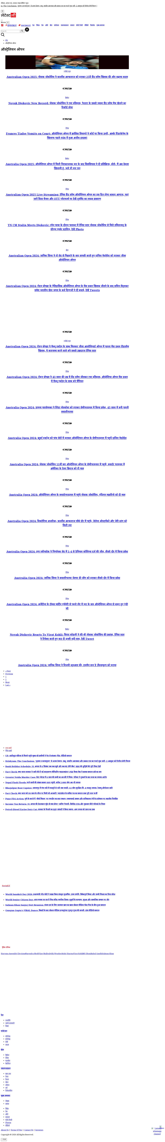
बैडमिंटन (7, 1063)
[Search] (22, 31)
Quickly (12, 25)
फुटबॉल (7, 1060)
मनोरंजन (56, 25)
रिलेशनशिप (8, 1090)
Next (7, 682)
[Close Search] (27, 29)
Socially (26, 25)
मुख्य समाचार (100, 25)
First (8, 671)
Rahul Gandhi (96, 954)
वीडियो (86, 25)
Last (7, 685)
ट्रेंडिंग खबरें (8, 751)
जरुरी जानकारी (9, 1023)
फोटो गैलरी (79, 25)
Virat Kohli (78, 954)
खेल (51, 25)
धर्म (6, 1088)
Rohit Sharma (67, 954)
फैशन (7, 1079)
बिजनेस (92, 25)
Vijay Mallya (44, 954)
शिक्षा (7, 1026)
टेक (42, 25)
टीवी (6, 1042)
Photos (8, 1123)
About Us (5, 1130)
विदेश (38, 25)
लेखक (7, 1101)
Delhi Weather (55, 954)
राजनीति (7, 1020)
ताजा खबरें (8, 748)
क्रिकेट (67, 98)
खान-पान (8, 1074)
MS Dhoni (87, 954)
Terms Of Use (16, 1130)
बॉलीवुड (7, 1036)
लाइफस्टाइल (64, 25)
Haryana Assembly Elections (13, 954)
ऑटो (46, 25)
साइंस (7, 1104)
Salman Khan (108, 954)
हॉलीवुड (7, 1039)
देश (33, 25)
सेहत (6, 1082)
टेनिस (67, 128)
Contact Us (28, 1130)
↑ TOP (4, 1140)
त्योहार (7, 1085)
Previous (9, 674)
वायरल (72, 25)
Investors (39, 1130)
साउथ (7, 1045)
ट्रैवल (6, 1076)
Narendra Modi (32, 954)
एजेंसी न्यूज (67, 71)
